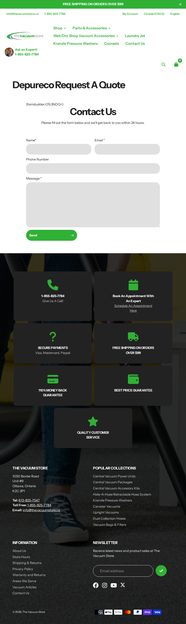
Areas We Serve (24, 581)
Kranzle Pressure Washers (112, 500)
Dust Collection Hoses (109, 518)
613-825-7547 (29, 500)
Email (100, 140)
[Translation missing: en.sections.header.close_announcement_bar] (180, 4)
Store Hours (21, 557)
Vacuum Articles (24, 587)
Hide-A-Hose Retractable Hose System (122, 494)
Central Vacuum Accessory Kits (116, 488)
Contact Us (20, 593)
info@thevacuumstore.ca (22, 13)
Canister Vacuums (106, 506)
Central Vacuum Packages (112, 482)
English (175, 13)
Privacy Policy (22, 569)
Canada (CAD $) (154, 13)
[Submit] (161, 570)
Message (34, 178)
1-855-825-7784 (54, 13)
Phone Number (37, 159)
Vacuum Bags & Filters (109, 525)
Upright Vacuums (106, 512)
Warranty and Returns (29, 575)
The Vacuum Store (33, 612)
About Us (19, 551)
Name (31, 140)
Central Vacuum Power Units (114, 476)
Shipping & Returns (27, 563)
